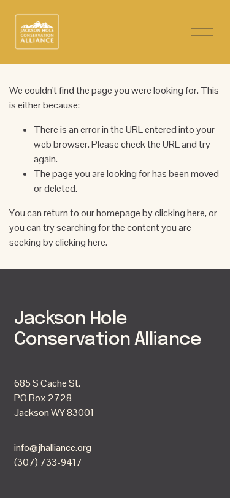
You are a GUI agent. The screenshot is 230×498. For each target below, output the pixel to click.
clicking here (180, 212)
